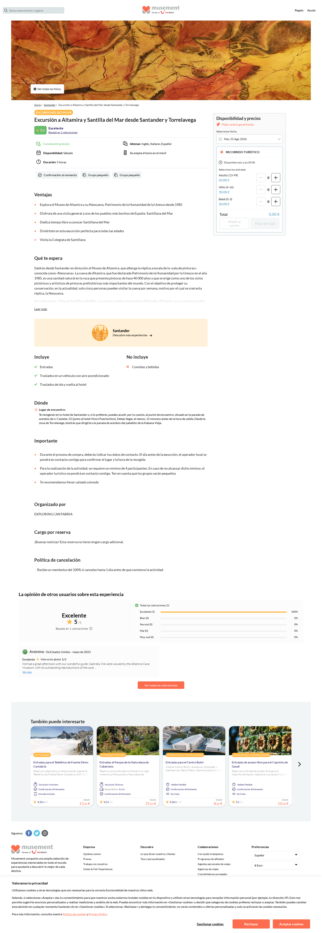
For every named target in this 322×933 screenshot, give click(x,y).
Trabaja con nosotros (95, 864)
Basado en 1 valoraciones (63, 132)
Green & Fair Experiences (98, 869)
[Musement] (161, 10)
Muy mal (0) (147, 637)
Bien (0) (144, 618)
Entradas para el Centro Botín (185, 762)
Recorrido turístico (243, 152)
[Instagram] (44, 833)
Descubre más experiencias (130, 335)
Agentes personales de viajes (214, 864)
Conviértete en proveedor (213, 874)
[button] (249, 152)
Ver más (27, 672)
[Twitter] (36, 833)
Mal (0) (144, 630)
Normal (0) (146, 624)
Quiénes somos (92, 853)
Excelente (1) (147, 611)
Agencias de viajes (208, 869)
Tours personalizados (153, 859)
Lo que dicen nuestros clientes (158, 853)
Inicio (37, 104)
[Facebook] (28, 833)
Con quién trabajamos (210, 853)
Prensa (87, 859)
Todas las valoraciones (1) (154, 605)
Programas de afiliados (211, 859)
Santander (50, 104)
